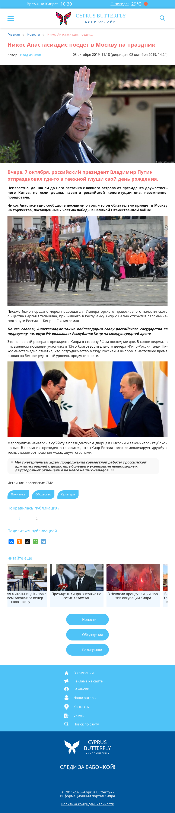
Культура (68, 494)
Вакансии (81, 689)
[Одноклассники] (19, 541)
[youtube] (112, 778)
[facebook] (63, 778)
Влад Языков (30, 55)
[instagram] (73, 778)
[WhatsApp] (35, 541)
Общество (43, 494)
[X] (27, 541)
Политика (18, 494)
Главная (13, 34)
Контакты (81, 706)
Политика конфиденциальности (87, 804)
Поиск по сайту (86, 724)
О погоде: (120, 3)
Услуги (79, 715)
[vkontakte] (103, 778)
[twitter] (83, 778)
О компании (83, 673)
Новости (33, 34)
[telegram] (93, 778)
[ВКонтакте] (11, 541)
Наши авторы (84, 697)
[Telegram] (43, 541)
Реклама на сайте (88, 681)
